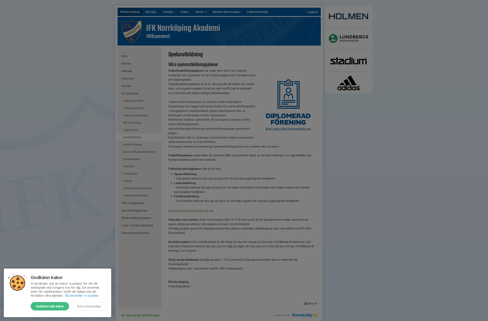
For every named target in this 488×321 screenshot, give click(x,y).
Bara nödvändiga (89, 306)
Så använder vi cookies (82, 295)
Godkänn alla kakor (50, 306)
